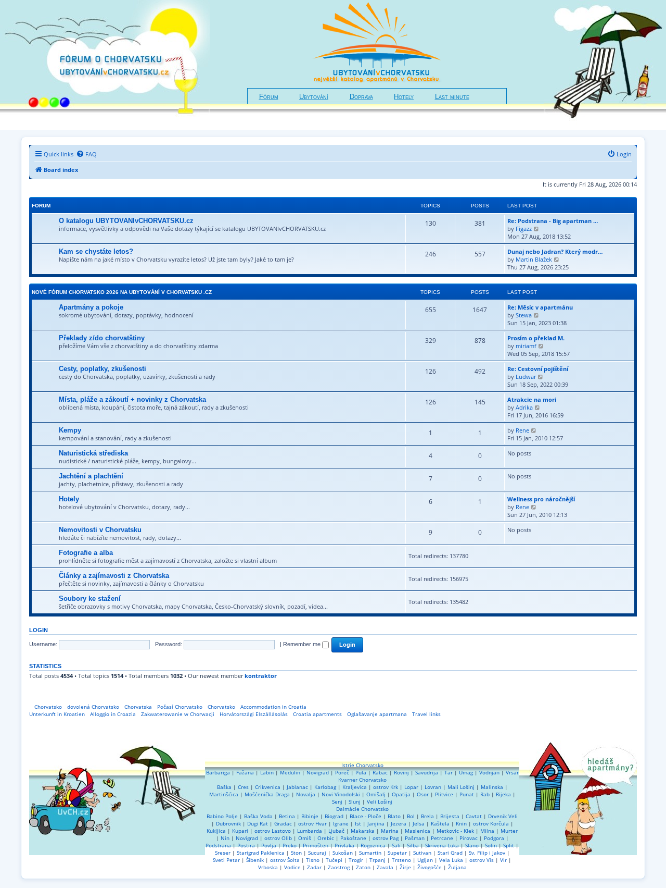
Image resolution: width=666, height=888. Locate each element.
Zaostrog (339, 867)
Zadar (314, 867)
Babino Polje (222, 816)
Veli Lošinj (379, 801)
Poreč (342, 772)
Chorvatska (138, 706)
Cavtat (474, 816)
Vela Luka (451, 860)
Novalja (305, 794)
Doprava (361, 97)
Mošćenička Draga (267, 794)
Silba (413, 845)
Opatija (401, 794)
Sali (396, 845)
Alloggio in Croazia (113, 714)
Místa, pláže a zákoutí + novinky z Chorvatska (132, 399)
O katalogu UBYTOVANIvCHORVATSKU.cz (126, 221)
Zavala (385, 867)
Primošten (315, 845)
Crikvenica (267, 787)
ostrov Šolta (285, 860)
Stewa (524, 315)
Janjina (376, 823)
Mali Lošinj (461, 787)
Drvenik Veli (503, 816)
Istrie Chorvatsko (362, 765)
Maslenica (417, 830)
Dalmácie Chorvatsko (362, 808)
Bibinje (309, 816)
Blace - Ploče (365, 816)
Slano (472, 845)
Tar (448, 772)
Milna (487, 830)
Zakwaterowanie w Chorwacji (177, 714)
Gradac (283, 823)
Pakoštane (353, 838)
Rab (485, 794)
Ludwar (526, 376)
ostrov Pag (386, 838)
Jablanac (297, 787)
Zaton (363, 867)
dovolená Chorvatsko (93, 706)
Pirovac (468, 838)
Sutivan (422, 852)
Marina (390, 830)
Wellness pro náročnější (541, 499)
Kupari (240, 830)
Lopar (411, 787)
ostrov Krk (385, 787)
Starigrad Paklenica (261, 852)
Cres (243, 787)
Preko (290, 845)
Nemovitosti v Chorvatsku (100, 530)
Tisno (312, 860)
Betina (287, 816)
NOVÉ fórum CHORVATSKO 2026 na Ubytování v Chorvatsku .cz (122, 292)
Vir (503, 860)
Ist (358, 823)
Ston (296, 852)
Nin (225, 838)
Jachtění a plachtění (91, 476)
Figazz (524, 228)
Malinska (492, 787)
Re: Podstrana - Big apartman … (552, 221)
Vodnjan (489, 772)
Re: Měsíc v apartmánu (540, 307)
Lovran (433, 787)
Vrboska (268, 867)
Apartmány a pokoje (91, 307)
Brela (427, 816)
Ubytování (313, 97)
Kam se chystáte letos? (96, 251)
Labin (267, 772)
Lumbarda (309, 830)
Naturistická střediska (93, 453)
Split (508, 845)
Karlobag (325, 787)
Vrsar (512, 772)
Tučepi (334, 860)
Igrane (341, 823)
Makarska (363, 830)
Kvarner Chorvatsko (362, 779)
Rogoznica (373, 845)
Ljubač (336, 830)
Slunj (355, 801)
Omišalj (376, 794)
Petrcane (442, 838)
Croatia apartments (317, 714)
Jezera (398, 823)
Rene (522, 430)
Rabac (380, 772)
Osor (423, 794)
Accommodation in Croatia (273, 706)
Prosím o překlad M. (536, 338)
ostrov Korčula (491, 823)
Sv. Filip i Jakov (487, 852)
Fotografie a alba (86, 553)
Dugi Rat (257, 823)
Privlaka (344, 845)
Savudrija (426, 772)
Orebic (325, 838)
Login (38, 630)
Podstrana (218, 845)
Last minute (452, 97)
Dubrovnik (228, 823)
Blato (394, 816)
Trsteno (401, 860)
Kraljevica (354, 787)
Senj (337, 801)
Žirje (405, 867)
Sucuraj (317, 852)
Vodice (292, 867)
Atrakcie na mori (531, 399)
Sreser (222, 852)
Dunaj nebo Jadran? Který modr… (555, 251)
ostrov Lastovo (272, 830)
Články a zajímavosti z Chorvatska (114, 575)
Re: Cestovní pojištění (537, 369)
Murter (509, 830)
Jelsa (419, 823)
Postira (246, 845)
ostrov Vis (481, 860)
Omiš (304, 838)
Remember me (302, 644)
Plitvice (444, 794)
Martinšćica (223, 794)
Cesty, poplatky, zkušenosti (102, 369)
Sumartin (370, 852)
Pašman (415, 838)
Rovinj (401, 772)
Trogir (356, 860)
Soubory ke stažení (90, 598)
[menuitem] (86, 154)
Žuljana (457, 867)
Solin (491, 845)
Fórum (268, 97)
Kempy (70, 430)
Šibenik (255, 860)
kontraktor (261, 676)
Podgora (494, 838)
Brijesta (449, 816)
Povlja (268, 845)
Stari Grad (450, 852)
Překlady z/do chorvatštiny (102, 338)
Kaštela (440, 823)
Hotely (404, 97)
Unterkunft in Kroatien (57, 714)
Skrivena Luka (442, 845)
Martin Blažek (534, 259)
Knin (461, 823)
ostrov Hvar (312, 823)
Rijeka (503, 794)
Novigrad (317, 772)
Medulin (290, 772)
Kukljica (216, 830)
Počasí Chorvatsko (179, 706)
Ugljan (425, 860)
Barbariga (218, 772)
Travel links (426, 714)
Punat (466, 794)
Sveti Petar (226, 860)
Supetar (397, 852)
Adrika (524, 407)
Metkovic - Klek (455, 830)
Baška (224, 787)
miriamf (526, 346)
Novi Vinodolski (341, 794)
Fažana (245, 772)
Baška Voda (258, 816)
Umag (466, 772)
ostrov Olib (278, 838)
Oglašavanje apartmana (377, 714)
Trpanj (377, 860)
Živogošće (429, 867)
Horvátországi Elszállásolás (254, 714)
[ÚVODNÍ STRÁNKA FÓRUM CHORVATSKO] (105, 65)
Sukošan (342, 852)
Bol (411, 816)
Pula (360, 772)
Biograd (334, 816)
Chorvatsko (48, 706)
